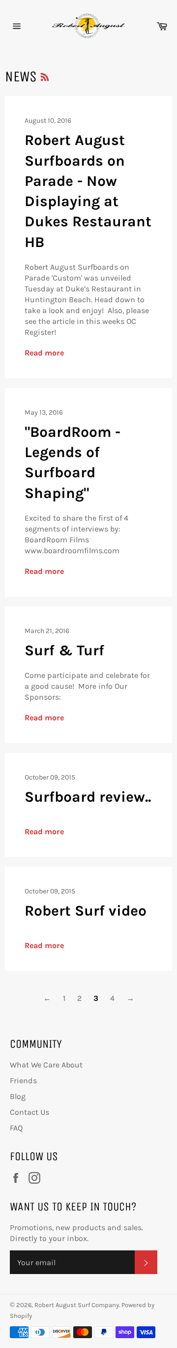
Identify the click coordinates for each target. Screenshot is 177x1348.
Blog (18, 1096)
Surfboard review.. (88, 797)
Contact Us (29, 1112)
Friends (23, 1080)
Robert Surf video (86, 911)
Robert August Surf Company (76, 1305)
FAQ (16, 1128)
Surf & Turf (64, 650)
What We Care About (46, 1064)
